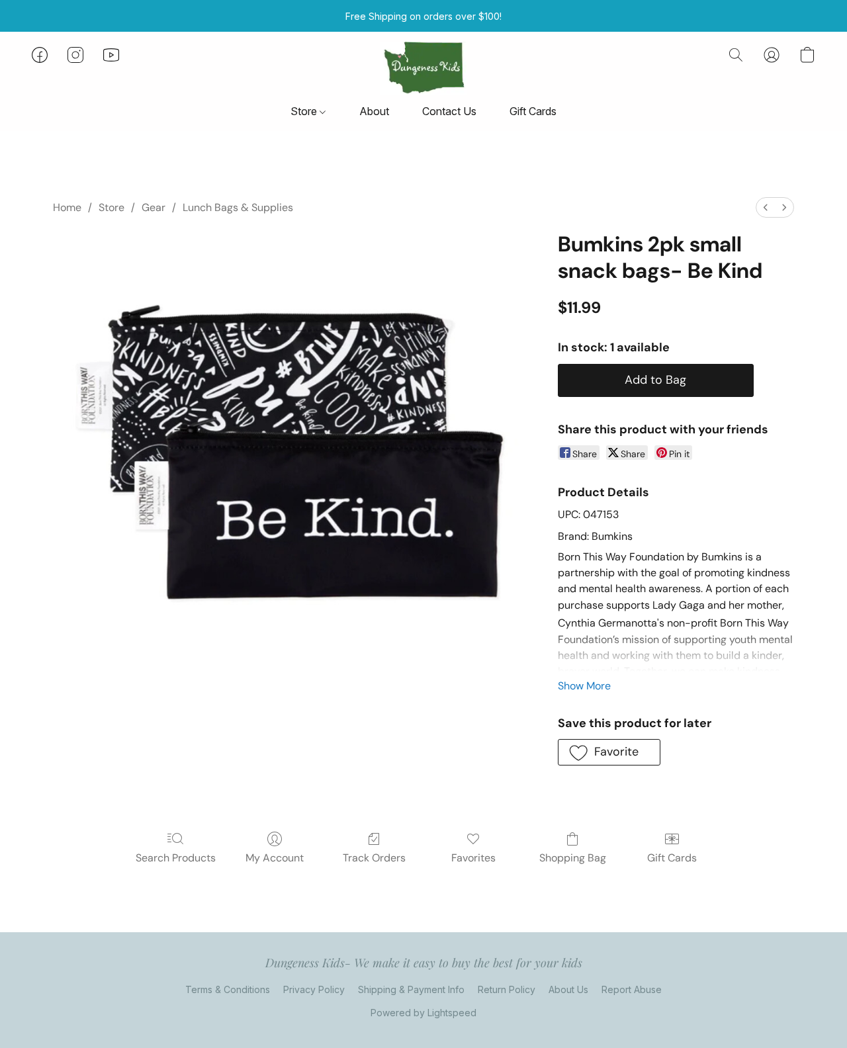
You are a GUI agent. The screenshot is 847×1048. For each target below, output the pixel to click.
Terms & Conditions (227, 989)
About (374, 111)
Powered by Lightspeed (423, 1012)
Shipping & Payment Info (411, 989)
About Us (568, 989)
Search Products (176, 858)
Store (305, 111)
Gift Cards (533, 111)
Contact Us (449, 111)
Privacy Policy (314, 989)
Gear (153, 207)
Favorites (473, 858)
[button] (423, 68)
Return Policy (506, 989)
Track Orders (374, 858)
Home (67, 207)
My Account (274, 858)
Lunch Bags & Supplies (238, 207)
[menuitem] (765, 207)
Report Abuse (632, 989)
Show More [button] (584, 686)
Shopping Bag (572, 858)
